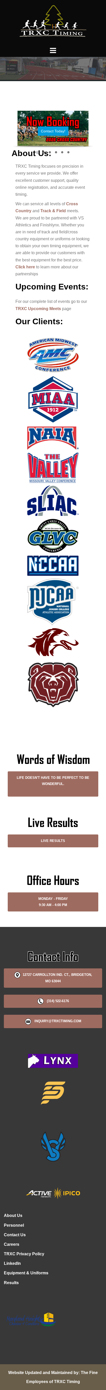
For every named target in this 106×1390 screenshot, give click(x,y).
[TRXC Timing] (53, 22)
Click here (25, 267)
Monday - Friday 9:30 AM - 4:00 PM (53, 902)
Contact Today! (53, 131)
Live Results (53, 841)
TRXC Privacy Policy (24, 1254)
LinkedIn (12, 1263)
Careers (11, 1244)
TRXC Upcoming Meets (38, 308)
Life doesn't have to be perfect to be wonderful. (53, 781)
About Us (13, 1215)
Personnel (14, 1225)
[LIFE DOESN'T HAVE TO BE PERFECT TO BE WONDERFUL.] (53, 790)
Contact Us (15, 1235)
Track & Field (53, 211)
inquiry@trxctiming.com (56, 1021)
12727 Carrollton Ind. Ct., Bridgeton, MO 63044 (56, 978)
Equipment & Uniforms (26, 1273)
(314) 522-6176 (56, 1001)
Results (11, 1283)
